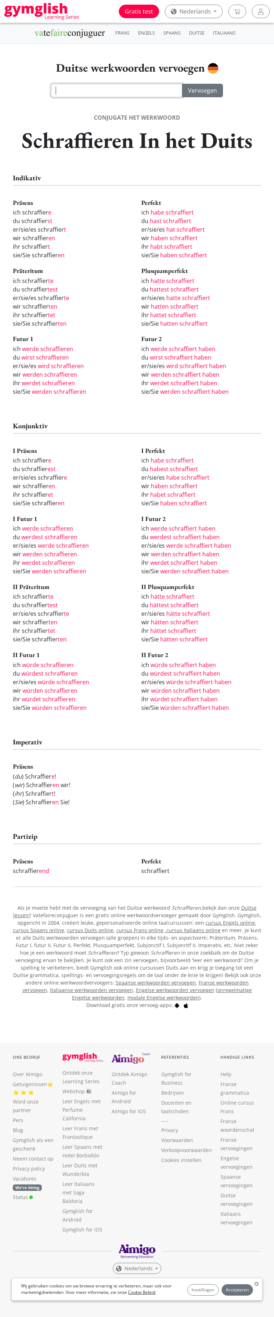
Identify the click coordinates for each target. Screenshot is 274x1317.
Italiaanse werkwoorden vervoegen (91, 990)
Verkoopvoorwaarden (186, 1150)
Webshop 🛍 (76, 1091)
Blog (18, 1130)
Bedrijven (172, 1092)
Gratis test (139, 11)
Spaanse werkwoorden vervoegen (156, 982)
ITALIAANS (224, 33)
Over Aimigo (27, 1074)
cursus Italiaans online (193, 930)
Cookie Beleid (141, 1292)
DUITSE (196, 33)
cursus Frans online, (141, 930)
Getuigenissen (30, 1084)
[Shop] (237, 11)
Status (21, 1197)
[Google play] (176, 1005)
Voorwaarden (177, 1140)
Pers (18, 1120)
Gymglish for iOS (82, 1229)
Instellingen (203, 1290)
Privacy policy (29, 1168)
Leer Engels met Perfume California (81, 1110)
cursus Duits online (90, 930)
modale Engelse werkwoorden (163, 997)
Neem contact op (33, 1158)
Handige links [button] (237, 1057)
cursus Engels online (230, 922)
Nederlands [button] (195, 11)
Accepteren (237, 1290)
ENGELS (146, 33)
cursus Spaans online (38, 930)
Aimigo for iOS (129, 1111)
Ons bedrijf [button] (27, 1057)
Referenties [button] (175, 1057)
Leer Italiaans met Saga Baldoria (78, 1192)
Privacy (169, 1130)
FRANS (122, 33)
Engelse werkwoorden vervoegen (175, 990)
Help (226, 1074)
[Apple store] (186, 1005)
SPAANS (172, 33)
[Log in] (261, 11)
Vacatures (24, 1178)
